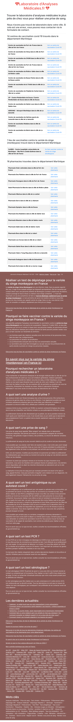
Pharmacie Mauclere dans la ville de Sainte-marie (25, 220)
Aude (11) (49, 652)
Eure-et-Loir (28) (40, 661)
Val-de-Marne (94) (21, 689)
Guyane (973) (46, 663)
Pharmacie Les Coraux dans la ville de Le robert (24, 240)
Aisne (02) (16, 650)
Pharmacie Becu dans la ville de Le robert (22, 233)
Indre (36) (56, 669)
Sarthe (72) (20, 684)
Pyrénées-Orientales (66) (42, 682)
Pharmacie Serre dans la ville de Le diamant (23, 201)
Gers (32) (9, 663)
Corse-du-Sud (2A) (47, 657)
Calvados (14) (38, 654)
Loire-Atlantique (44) (17, 674)
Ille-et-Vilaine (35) (45, 669)
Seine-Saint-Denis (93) (43, 684)
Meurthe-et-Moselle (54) (26, 678)
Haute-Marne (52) (12, 667)
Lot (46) (42, 674)
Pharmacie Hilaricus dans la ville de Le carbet (24, 194)
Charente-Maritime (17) (13, 657)
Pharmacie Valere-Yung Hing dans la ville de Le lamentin (27, 253)
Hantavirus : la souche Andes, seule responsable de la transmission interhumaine (36, 611)
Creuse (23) (25, 659)
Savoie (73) (29, 684)
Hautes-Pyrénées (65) (13, 665)
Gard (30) (62, 661)
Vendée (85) (63, 689)
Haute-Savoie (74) (40, 667)
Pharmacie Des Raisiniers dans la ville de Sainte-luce (26, 214)
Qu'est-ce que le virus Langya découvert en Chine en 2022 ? (26, 643)
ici (19, 529)
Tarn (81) (36, 687)
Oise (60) (26, 680)
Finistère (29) (52, 661)
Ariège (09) (32, 652)
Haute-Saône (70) (26, 667)
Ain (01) (8, 650)
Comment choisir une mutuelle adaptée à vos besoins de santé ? (31, 617)
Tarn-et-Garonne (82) (48, 687)
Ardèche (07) (10, 652)
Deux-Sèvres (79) (38, 659)
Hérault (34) (33, 669)
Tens (59, 274)
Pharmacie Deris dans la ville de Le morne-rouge (25, 266)
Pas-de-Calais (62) (53, 680)
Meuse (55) (40, 678)
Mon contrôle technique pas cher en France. (20, 646)
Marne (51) (38, 676)
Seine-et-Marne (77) (13, 687)
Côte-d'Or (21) (61, 657)
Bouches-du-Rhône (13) (23, 654)
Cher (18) (26, 657)
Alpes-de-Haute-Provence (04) (39, 650)
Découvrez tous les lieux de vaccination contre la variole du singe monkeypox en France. (36, 352)
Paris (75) (42, 680)
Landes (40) (35, 672)
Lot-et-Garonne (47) (54, 674)
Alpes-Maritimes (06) (59, 650)
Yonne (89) (29, 691)
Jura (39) (26, 672)
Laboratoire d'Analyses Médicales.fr (38, 6)
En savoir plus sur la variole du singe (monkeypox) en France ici (30, 360)
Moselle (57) (61, 678)
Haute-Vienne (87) (54, 667)
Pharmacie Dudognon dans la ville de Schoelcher (25, 259)
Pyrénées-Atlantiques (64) (24, 682)
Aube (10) (40, 652)
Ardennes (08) (21, 652)
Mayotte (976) (11, 678)
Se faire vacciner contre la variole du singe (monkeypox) (54, 151)
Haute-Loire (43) (60, 665)
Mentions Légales (44, 274)
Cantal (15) (50, 654)
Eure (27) (29, 661)
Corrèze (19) (35, 657)
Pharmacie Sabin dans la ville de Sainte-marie (24, 227)
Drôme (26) (10, 661)
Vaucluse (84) (52, 689)
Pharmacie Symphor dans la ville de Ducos (23, 207)
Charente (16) (61, 654)
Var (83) (44, 689)
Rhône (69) (57, 682)
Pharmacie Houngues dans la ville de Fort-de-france (26, 181)
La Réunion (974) (47, 672)
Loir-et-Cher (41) (32, 674)
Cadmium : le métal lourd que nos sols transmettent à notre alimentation (33, 604)
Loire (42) (58, 672)
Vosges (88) (20, 691)
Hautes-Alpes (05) (59, 663)
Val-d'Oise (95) (34, 689)
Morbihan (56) (51, 678)
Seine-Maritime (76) (59, 684)
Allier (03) (24, 650)
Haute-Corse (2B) (29, 665)
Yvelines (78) (39, 691)
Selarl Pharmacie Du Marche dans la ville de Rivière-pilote (28, 187)
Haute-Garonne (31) (45, 665)
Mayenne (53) (61, 676)
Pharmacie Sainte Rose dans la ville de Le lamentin (25, 246)
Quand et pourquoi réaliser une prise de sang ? (21, 626)
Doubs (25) (62, 659)
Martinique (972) (49, 676)
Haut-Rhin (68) (22, 669)
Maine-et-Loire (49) (16, 676)
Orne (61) (34, 680)
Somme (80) (26, 687)
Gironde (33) (19, 663)
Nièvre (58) (10, 680)
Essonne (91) (20, 661)
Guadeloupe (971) (32, 663)
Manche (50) (29, 676)
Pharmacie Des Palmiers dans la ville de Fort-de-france (27, 174)
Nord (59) (18, 680)
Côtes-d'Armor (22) (12, 659)
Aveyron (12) (58, 652)
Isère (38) (17, 672)
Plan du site (53, 274)
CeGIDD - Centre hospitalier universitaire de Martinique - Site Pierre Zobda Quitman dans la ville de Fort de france (24, 151)
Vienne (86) (11, 691)
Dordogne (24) (51, 659)
